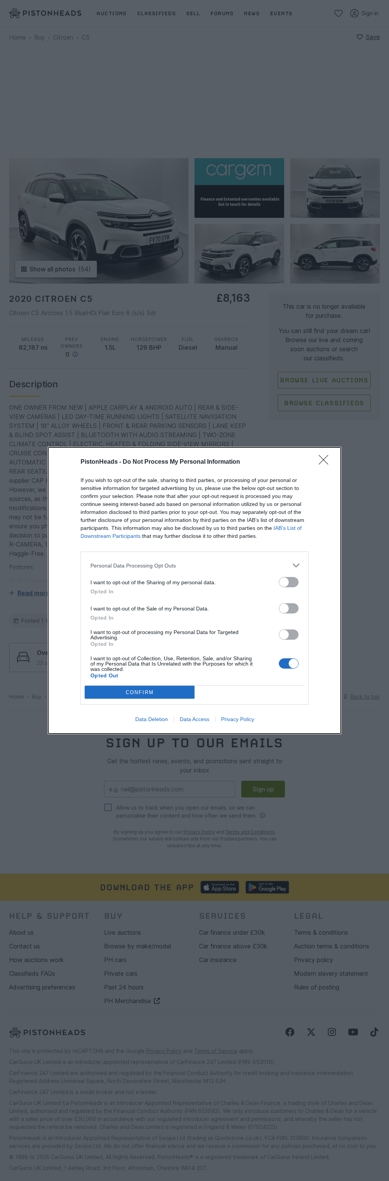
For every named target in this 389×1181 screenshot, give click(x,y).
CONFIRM (140, 692)
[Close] (326, 462)
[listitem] (194, 565)
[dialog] (194, 590)
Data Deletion (151, 719)
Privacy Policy (237, 719)
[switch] (289, 582)
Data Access (194, 719)
